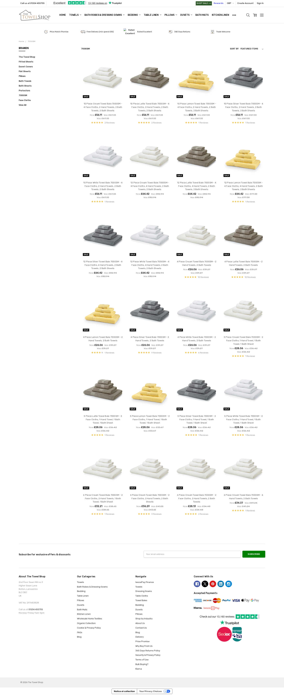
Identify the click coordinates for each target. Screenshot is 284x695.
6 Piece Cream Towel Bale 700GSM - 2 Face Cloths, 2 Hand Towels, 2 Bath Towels (196, 498)
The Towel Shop (27, 57)
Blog (79, 637)
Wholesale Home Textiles (89, 618)
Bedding (133, 15)
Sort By (234, 49)
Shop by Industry (144, 618)
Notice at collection (124, 691)
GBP (229, 3)
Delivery (139, 637)
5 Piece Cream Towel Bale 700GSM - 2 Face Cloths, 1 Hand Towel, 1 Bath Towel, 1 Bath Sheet (243, 340)
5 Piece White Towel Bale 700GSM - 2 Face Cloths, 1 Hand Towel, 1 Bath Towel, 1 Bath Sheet (243, 419)
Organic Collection (86, 623)
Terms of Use (142, 659)
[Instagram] (228, 584)
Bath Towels (25, 81)
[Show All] (234, 15)
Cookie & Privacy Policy (89, 628)
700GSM (23, 95)
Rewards (219, 3)
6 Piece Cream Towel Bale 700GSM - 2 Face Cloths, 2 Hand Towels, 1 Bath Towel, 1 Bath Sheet (103, 498)
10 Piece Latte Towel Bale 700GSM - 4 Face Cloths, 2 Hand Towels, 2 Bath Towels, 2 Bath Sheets (149, 107)
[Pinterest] (213, 584)
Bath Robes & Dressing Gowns (103, 15)
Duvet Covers (26, 66)
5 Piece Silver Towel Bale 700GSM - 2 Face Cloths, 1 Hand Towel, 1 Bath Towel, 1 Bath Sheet (197, 419)
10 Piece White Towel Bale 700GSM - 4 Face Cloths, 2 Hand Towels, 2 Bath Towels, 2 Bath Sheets (102, 186)
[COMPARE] (119, 67)
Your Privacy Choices (150, 691)
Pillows (170, 15)
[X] (205, 584)
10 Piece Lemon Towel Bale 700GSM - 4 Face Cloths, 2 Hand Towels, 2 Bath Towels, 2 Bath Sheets (196, 107)
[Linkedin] (220, 584)
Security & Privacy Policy (147, 655)
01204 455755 (36, 609)
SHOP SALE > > (204, 3)
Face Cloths (25, 100)
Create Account (245, 3)
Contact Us (141, 628)
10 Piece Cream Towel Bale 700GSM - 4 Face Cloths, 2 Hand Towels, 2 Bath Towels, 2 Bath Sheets (103, 107)
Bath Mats (202, 15)
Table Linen (151, 15)
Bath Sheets (25, 86)
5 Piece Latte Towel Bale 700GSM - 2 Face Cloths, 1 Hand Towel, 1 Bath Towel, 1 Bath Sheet (103, 419)
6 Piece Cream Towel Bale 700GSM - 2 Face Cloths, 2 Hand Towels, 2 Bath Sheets (150, 498)
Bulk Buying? (141, 664)
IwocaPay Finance (144, 582)
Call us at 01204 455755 (32, 3)
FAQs (79, 632)
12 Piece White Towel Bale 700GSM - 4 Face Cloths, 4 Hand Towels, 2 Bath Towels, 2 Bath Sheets (149, 265)
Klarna (138, 669)
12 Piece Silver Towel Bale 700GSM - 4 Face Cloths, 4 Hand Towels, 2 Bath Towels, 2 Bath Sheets (102, 265)
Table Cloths (141, 596)
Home (62, 15)
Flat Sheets (25, 71)
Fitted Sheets (26, 62)
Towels (74, 15)
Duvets (185, 15)
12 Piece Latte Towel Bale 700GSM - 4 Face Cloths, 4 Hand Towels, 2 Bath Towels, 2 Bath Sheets (196, 186)
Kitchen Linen (220, 15)
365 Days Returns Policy (147, 650)
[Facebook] (197, 584)
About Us (140, 623)
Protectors (24, 90)
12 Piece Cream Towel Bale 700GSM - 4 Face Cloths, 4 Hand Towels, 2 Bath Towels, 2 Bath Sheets (150, 186)
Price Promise (142, 641)
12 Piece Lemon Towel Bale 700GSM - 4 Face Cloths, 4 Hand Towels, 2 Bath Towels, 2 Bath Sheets (243, 186)
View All (22, 105)
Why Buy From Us (144, 646)
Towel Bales (141, 600)
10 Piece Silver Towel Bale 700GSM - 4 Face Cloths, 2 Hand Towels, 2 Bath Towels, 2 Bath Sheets (243, 107)
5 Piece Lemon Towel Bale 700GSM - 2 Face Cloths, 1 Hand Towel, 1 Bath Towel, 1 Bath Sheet (150, 419)
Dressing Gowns (143, 591)
